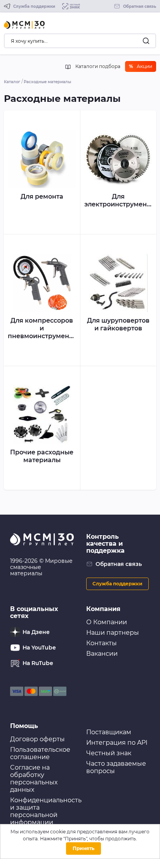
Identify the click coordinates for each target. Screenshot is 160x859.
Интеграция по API (117, 742)
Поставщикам (108, 732)
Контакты (101, 643)
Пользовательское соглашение (40, 753)
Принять (83, 848)
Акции (140, 66)
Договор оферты (37, 739)
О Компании (106, 622)
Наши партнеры (112, 632)
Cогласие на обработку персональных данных (33, 778)
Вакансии (102, 653)
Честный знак (108, 753)
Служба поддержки (117, 584)
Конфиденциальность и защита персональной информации (46, 811)
